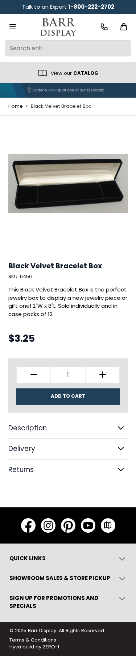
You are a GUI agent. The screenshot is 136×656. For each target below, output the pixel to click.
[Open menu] (12, 26)
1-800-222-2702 (91, 6)
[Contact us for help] (104, 27)
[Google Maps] (108, 525)
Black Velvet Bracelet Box (61, 106)
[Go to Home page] (58, 27)
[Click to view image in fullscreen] (68, 183)
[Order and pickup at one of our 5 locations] (68, 90)
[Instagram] (48, 525)
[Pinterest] (68, 525)
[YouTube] (88, 525)
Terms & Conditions (32, 639)
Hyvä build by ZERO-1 (34, 646)
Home (15, 106)
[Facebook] (28, 525)
